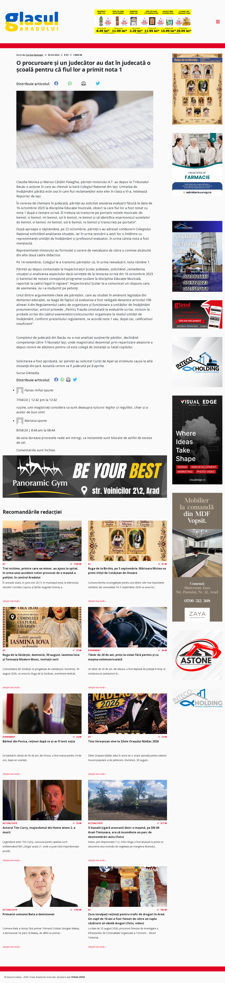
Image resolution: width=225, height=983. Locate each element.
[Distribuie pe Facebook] (56, 83)
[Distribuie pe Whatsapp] (70, 83)
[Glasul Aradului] (37, 21)
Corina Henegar (34, 54)
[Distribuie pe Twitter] (98, 83)
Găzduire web (64, 977)
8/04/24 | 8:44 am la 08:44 (35, 430)
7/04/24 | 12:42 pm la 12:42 (36, 400)
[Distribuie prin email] (84, 83)
